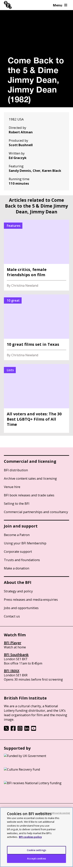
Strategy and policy (18, 591)
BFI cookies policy (30, 837)
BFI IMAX (11, 670)
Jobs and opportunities (21, 608)
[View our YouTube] (33, 729)
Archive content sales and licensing (30, 478)
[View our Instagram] (20, 729)
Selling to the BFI (16, 503)
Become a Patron (17, 535)
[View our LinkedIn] (26, 729)
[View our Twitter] (6, 729)
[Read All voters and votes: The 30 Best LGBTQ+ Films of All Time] (36, 398)
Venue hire (12, 487)
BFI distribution (16, 470)
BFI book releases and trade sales (29, 495)
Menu (57, 5)
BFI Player (12, 642)
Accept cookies (36, 858)
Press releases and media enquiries (31, 599)
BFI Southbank (16, 654)
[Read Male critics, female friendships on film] (36, 255)
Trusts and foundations (22, 560)
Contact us (12, 616)
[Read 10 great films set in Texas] (36, 327)
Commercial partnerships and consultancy (36, 512)
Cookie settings (36, 850)
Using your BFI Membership (25, 543)
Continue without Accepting (55, 812)
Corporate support (18, 551)
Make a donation (16, 568)
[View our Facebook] (13, 729)
